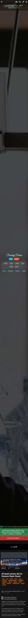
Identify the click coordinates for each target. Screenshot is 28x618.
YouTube (17, 271)
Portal (4, 271)
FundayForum (14, 255)
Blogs (11, 263)
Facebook (10, 271)
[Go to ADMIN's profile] (2, 592)
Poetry (11, 266)
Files (23, 263)
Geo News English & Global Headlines (12, 560)
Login (11, 259)
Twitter (23, 271)
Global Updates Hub (16, 563)
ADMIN (8, 563)
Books (16, 266)
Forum (5, 263)
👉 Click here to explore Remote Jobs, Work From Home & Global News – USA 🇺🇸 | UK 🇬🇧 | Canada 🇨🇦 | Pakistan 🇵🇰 (13, 532)
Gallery (17, 263)
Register (16, 259)
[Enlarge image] (8, 597)
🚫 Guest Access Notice (12, 538)
